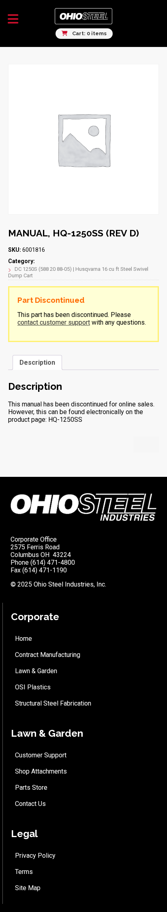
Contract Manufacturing (47, 655)
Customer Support (40, 755)
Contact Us (30, 804)
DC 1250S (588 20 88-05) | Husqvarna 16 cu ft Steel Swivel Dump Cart (78, 272)
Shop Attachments (41, 771)
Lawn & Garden (36, 671)
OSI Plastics (33, 687)
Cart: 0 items (89, 33)
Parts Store (31, 787)
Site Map (28, 888)
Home (23, 638)
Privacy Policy (35, 855)
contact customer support (53, 322)
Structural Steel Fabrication (53, 703)
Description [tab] (37, 362)
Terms (24, 872)
